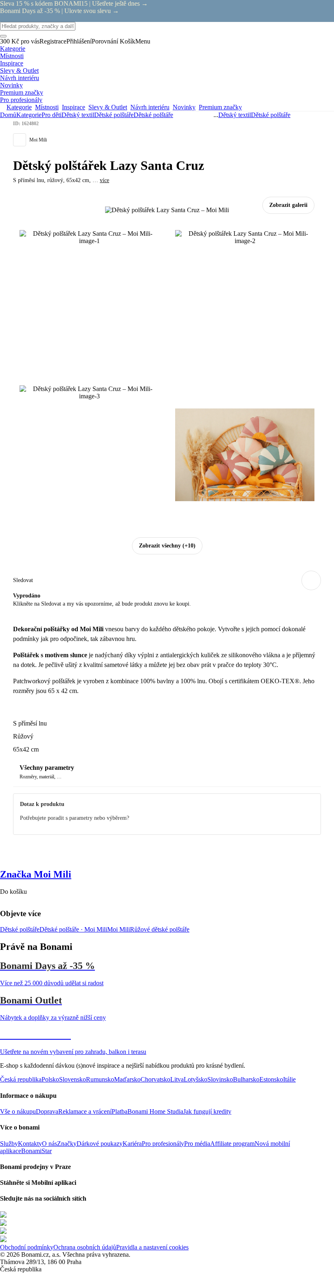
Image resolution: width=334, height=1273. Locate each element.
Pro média (197, 1143)
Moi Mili (118, 929)
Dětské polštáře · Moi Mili (73, 929)
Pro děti (52, 114)
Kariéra (132, 1143)
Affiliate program (232, 1143)
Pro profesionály (163, 1143)
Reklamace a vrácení (85, 1111)
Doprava (47, 1111)
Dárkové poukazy (100, 1143)
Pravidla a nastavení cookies (152, 1247)
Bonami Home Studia (155, 1111)
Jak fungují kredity (207, 1111)
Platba (119, 1111)
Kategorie (29, 114)
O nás (49, 1143)
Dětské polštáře (153, 114)
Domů (8, 114)
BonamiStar (36, 1150)
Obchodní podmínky (26, 1247)
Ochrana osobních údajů (84, 1247)
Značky (67, 1143)
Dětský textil (78, 114)
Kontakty (30, 1143)
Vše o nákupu (18, 1111)
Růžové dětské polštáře (159, 929)
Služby (9, 1143)
